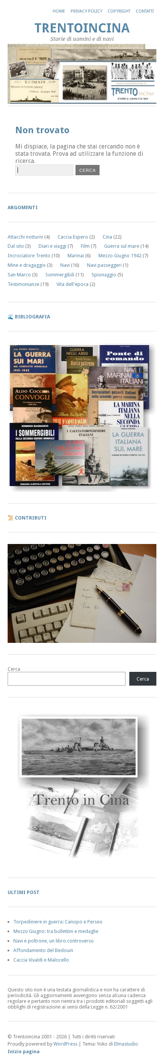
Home (59, 11)
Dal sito (16, 246)
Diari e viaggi (52, 246)
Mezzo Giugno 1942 (119, 255)
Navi (65, 265)
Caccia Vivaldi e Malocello (41, 960)
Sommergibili (59, 275)
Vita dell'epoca (72, 284)
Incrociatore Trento (29, 255)
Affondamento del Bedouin (43, 950)
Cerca (14, 669)
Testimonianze (23, 284)
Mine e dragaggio (27, 265)
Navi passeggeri (104, 265)
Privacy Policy (86, 11)
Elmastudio (126, 1044)
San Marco (19, 275)
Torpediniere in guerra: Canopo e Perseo (58, 922)
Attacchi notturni (25, 237)
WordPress (65, 1044)
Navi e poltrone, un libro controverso (53, 941)
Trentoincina (82, 28)
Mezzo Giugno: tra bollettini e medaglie (55, 931)
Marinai (76, 255)
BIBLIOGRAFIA (32, 317)
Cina (107, 237)
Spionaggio (104, 275)
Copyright (119, 11)
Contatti (145, 11)
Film (85, 246)
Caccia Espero (73, 237)
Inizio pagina (24, 1051)
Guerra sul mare (121, 246)
